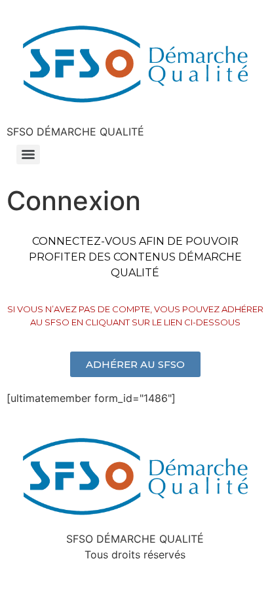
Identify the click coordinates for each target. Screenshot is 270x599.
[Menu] (28, 154)
